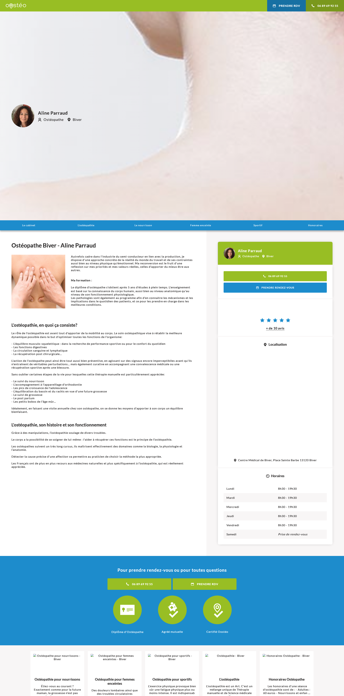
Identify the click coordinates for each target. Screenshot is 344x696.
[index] (16, 5)
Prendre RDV (289, 5)
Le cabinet (28, 225)
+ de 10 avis (275, 328)
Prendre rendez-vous (277, 287)
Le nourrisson (143, 225)
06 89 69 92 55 (327, 5)
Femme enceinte (200, 225)
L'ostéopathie (86, 225)
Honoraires (315, 225)
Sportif (258, 225)
